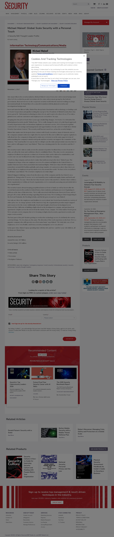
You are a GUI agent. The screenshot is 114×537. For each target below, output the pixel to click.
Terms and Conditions (45, 74)
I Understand (63, 85)
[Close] (84, 56)
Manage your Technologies (49, 85)
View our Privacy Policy (59, 81)
